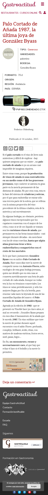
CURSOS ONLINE (28, 12)
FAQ (5, 424)
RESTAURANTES (9, 12)
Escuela (6, 420)
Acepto (34, 486)
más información (18, 486)
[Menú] (42, 3)
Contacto (7, 407)
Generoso (33, 49)
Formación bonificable (13, 411)
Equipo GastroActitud (14, 403)
